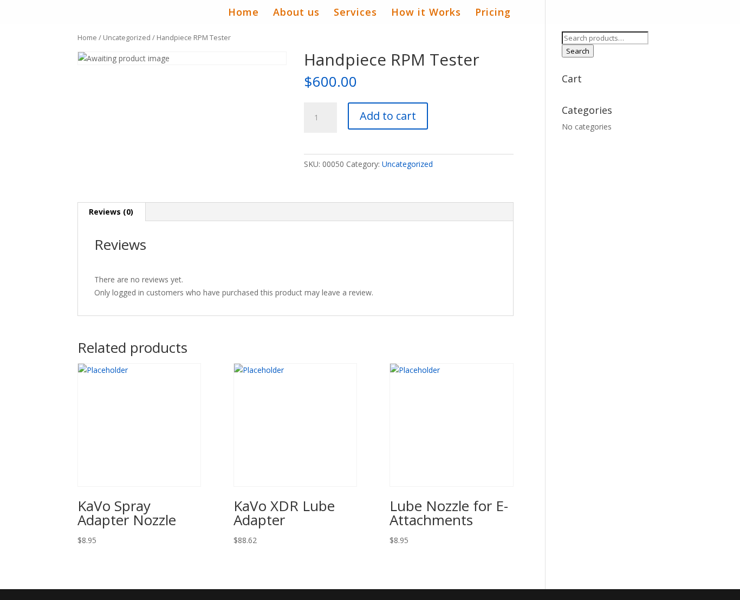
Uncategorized (127, 37)
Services (355, 13)
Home (243, 13)
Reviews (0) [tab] (111, 212)
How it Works (426, 13)
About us (296, 13)
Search (577, 51)
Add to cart (388, 115)
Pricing (493, 13)
